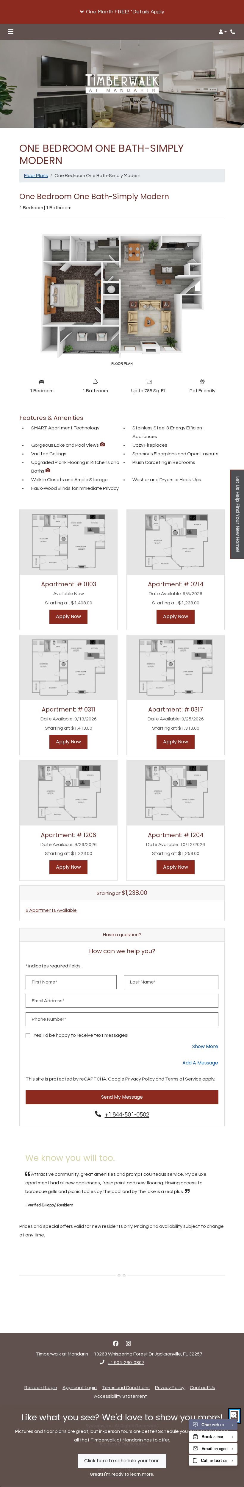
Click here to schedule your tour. (122, 1460)
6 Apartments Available (51, 910)
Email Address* (48, 1000)
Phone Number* (49, 1019)
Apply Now (71, 616)
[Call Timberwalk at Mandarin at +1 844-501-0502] (233, 31)
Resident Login (40, 1387)
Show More (205, 1046)
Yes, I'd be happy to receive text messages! (80, 1035)
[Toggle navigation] (11, 31)
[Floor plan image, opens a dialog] (122, 298)
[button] (122, 12)
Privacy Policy (140, 1078)
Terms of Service (183, 1078)
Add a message (200, 1062)
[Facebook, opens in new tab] (116, 1344)
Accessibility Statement (120, 1396)
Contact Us (202, 1387)
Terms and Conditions (126, 1387)
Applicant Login (79, 1387)
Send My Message (122, 1097)
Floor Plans (36, 175)
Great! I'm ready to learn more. (122, 1474)
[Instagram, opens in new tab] (128, 1344)
